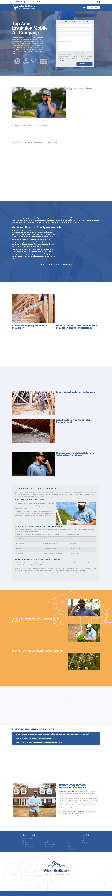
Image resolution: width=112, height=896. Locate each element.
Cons (71, 538)
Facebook (78, 813)
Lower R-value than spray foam (76, 548)
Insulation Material (20, 538)
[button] (84, 7)
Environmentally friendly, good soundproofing (52, 553)
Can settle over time (74, 553)
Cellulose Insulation (20, 553)
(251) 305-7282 (19, 2)
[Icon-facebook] (98, 2)
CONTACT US (93, 7)
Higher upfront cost (74, 543)
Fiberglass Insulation (20, 548)
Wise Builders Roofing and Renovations (71, 791)
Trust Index (71, 813)
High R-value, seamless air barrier (50, 543)
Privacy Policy (61, 60)
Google (66, 813)
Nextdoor (88, 811)
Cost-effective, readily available (49, 548)
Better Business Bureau (78, 811)
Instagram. (85, 815)
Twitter (80, 815)
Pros (44, 538)
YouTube (75, 815)
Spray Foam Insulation (20, 543)
